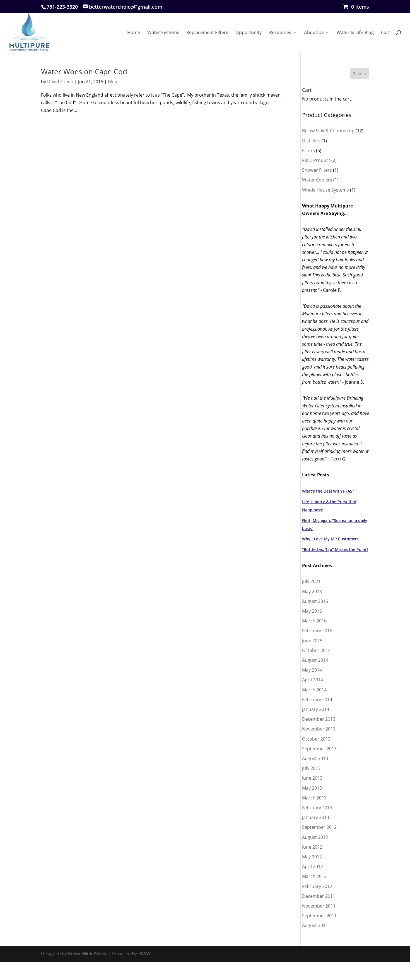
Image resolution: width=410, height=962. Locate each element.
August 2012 (315, 837)
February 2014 (317, 699)
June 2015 (312, 641)
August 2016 (315, 601)
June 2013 (312, 778)
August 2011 (315, 925)
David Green (60, 81)
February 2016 (317, 630)
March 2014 (314, 690)
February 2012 (317, 886)
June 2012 (312, 847)
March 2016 (314, 621)
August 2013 (315, 758)
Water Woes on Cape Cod (84, 71)
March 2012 (314, 876)
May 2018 (312, 591)
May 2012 (312, 857)
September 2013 (319, 749)
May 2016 (312, 611)
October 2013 (316, 739)
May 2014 (312, 670)
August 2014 (315, 660)
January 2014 (315, 709)
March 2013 (314, 798)
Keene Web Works (87, 954)
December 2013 (318, 719)
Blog (112, 81)
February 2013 (317, 808)
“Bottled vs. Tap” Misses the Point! (335, 549)
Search (359, 73)
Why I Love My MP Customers (330, 538)
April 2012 (312, 866)
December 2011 (318, 896)
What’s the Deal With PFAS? (328, 491)
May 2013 (312, 788)
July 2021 (311, 581)
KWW (145, 954)
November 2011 (319, 906)
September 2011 (319, 916)
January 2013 (315, 817)
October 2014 (316, 650)
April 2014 (312, 680)
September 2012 (319, 827)
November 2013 (319, 729)
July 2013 (311, 768)
